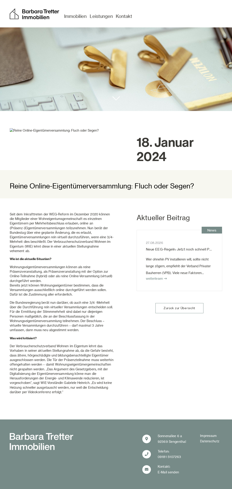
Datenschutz (209, 441)
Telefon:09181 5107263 (169, 454)
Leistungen (101, 16)
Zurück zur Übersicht (179, 308)
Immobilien (75, 16)
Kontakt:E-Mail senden (168, 469)
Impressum (208, 436)
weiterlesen (154, 278)
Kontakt (124, 16)
